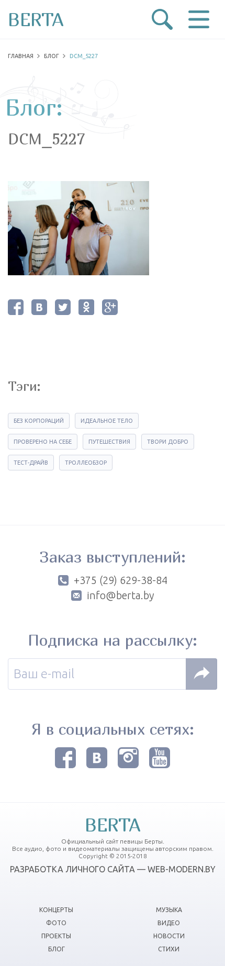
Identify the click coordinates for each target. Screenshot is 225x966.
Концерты (56, 909)
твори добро (167, 442)
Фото (56, 922)
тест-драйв (31, 462)
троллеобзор (86, 462)
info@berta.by (120, 595)
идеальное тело (107, 421)
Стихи (168, 949)
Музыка (169, 909)
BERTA (36, 19)
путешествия (109, 442)
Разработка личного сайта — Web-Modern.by (113, 869)
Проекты (56, 936)
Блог (51, 56)
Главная (20, 56)
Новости (169, 936)
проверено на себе (43, 442)
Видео (169, 922)
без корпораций (39, 421)
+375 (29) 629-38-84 (120, 580)
